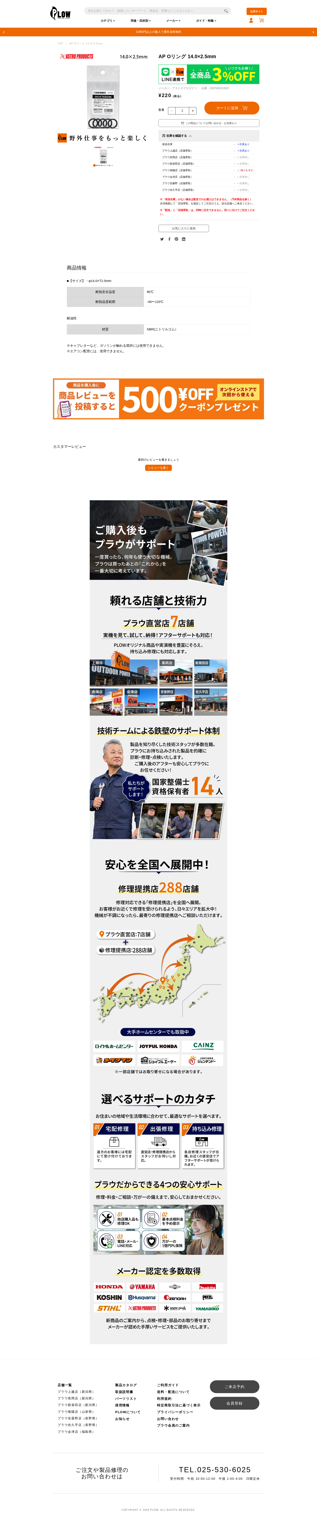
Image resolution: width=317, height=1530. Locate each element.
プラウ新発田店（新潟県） (78, 1405)
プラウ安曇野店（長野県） (78, 1418)
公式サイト (256, 11)
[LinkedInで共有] (183, 239)
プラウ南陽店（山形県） (77, 1412)
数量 (161, 109)
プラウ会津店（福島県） (77, 1432)
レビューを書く (158, 467)
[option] (103, 97)
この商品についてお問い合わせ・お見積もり (211, 123)
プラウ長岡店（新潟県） (77, 1398)
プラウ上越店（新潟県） (77, 1392)
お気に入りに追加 (184, 228)
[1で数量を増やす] (192, 110)
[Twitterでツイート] (162, 239)
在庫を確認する (176, 135)
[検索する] (226, 10)
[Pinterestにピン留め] (176, 239)
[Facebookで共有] (169, 239)
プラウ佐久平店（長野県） (78, 1425)
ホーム (60, 43)
